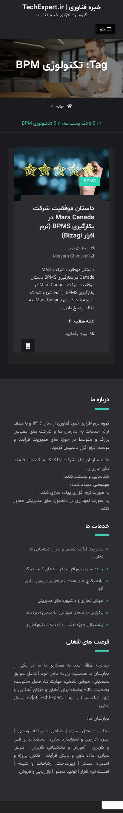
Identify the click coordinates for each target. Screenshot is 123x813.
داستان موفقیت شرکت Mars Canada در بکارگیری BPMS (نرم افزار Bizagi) (63, 222)
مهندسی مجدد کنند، (89, 484)
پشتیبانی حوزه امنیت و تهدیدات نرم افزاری (64, 625)
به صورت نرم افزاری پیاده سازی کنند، (74, 492)
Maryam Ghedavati (71, 256)
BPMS (90, 181)
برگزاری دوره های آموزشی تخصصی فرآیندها (64, 613)
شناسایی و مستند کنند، (86, 476)
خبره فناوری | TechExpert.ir (61, 7)
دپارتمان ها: (98, 718)
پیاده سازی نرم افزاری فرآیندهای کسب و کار (63, 569)
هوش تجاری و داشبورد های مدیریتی (70, 601)
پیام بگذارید (76, 334)
